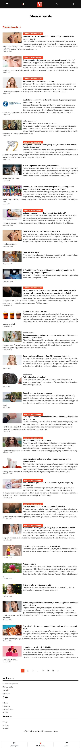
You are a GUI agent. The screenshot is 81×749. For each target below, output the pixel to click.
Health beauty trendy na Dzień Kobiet (37, 647)
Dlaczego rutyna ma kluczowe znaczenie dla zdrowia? (44, 507)
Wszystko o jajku (29, 564)
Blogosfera (6, 693)
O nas (5, 697)
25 (53, 671)
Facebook (6, 725)
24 (48, 671)
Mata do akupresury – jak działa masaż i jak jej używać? (44, 213)
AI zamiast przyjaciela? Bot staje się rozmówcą (41, 166)
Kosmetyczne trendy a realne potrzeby (38, 393)
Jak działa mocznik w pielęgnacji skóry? (38, 81)
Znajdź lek (6, 690)
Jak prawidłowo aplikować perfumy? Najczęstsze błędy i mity (46, 356)
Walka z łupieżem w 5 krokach (34, 377)
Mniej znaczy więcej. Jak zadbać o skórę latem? (41, 231)
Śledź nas (7, 716)
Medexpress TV (8, 687)
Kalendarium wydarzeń (10, 684)
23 (43, 671)
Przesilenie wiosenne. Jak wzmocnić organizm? (41, 546)
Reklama (5, 703)
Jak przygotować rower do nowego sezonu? (40, 123)
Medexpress (8, 678)
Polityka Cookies (8, 709)
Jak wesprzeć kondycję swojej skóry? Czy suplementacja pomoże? (49, 528)
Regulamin (6, 706)
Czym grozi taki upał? (31, 253)
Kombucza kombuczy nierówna (35, 311)
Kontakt (5, 712)
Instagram (6, 728)
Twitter (5, 722)
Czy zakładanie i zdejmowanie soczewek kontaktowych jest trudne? (49, 60)
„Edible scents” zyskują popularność (37, 585)
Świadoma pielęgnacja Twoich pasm (37, 441)
